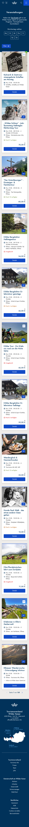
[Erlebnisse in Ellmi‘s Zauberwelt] (14, 608)
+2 (23, 231)
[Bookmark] (24, 54)
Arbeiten (14, 784)
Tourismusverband (14, 760)
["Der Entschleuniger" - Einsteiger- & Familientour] (14, 167)
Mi (14, 33)
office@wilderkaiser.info (14, 720)
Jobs (14, 770)
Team (14, 768)
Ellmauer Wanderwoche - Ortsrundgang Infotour (14, 669)
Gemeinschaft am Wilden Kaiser (14, 779)
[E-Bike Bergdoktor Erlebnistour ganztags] (14, 278)
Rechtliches (14, 800)
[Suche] (21, 3)
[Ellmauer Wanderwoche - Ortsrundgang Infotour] (14, 655)
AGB (14, 806)
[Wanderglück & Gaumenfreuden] (14, 444)
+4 (23, 504)
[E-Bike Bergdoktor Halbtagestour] (14, 224)
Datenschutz (14, 808)
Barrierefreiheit (14, 813)
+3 (23, 174)
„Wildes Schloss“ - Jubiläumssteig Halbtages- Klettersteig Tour (14, 125)
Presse (14, 765)
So (17, 38)
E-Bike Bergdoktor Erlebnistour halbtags (13, 404)
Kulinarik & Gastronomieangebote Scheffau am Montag (13, 77)
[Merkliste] (3, 3)
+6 (23, 117)
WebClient (14, 792)
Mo (6, 33)
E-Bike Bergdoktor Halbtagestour (12, 238)
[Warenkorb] (6, 3)
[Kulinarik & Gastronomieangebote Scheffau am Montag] (14, 61)
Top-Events (14, 18)
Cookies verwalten (14, 811)
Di (10, 33)
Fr (23, 33)
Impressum (14, 803)
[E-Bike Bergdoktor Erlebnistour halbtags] (14, 390)
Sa (12, 38)
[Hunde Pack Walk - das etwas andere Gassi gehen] (14, 497)
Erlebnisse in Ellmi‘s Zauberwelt (12, 623)
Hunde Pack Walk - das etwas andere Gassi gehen (14, 512)
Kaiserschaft (14, 787)
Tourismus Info (14, 763)
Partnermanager (14, 789)
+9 (23, 615)
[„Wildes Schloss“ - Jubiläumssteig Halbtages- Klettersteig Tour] (14, 110)
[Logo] (14, 2)
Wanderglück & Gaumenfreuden (11, 458)
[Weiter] (22, 692)
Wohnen (14, 781)
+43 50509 (15, 718)
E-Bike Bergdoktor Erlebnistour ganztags (13, 292)
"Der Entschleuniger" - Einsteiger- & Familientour (13, 182)
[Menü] (26, 3)
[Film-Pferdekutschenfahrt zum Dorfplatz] (14, 554)
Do (19, 33)
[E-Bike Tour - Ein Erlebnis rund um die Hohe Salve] (14, 333)
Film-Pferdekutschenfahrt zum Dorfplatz (13, 568)
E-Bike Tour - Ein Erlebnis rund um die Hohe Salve (14, 348)
